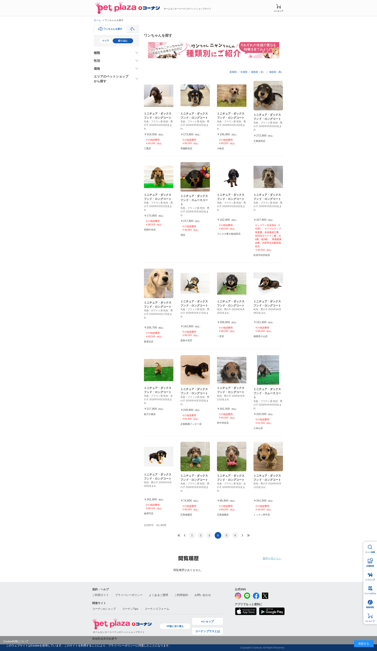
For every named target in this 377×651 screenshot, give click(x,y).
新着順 (233, 72)
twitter (265, 596)
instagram (238, 596)
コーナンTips (130, 608)
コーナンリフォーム (157, 608)
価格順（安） (258, 72)
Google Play (272, 611)
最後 (248, 535)
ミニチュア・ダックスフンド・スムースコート (194, 200)
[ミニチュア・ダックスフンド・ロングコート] (158, 95)
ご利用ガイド (100, 595)
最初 (179, 535)
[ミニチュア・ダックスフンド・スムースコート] (195, 177)
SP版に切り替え (175, 626)
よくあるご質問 (158, 595)
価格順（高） (276, 72)
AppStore (245, 611)
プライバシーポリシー (129, 595)
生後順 (243, 72)
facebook (256, 596)
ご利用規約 (181, 595)
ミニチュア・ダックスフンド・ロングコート (157, 115)
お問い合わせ (202, 595)
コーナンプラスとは (207, 631)
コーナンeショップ (104, 608)
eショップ (278, 11)
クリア (105, 40)
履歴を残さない (272, 558)
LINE (247, 596)
